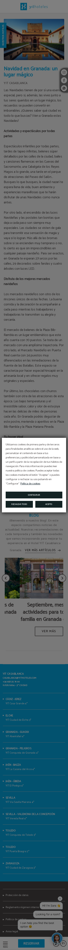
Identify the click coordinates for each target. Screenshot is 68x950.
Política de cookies (30, 484)
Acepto (48, 504)
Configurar (34, 495)
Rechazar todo (19, 504)
